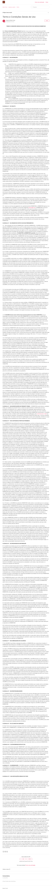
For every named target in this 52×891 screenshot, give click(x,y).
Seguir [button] (47, 20)
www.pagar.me (32, 207)
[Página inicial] (4, 2)
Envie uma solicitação (30, 865)
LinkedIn (7, 851)
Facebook (3, 851)
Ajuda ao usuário (12, 7)
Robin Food (5, 7)
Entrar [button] (47, 2)
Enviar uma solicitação (39, 2)
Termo (18, 7)
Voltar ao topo (6, 869)
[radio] (23, 859)
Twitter (5, 851)
